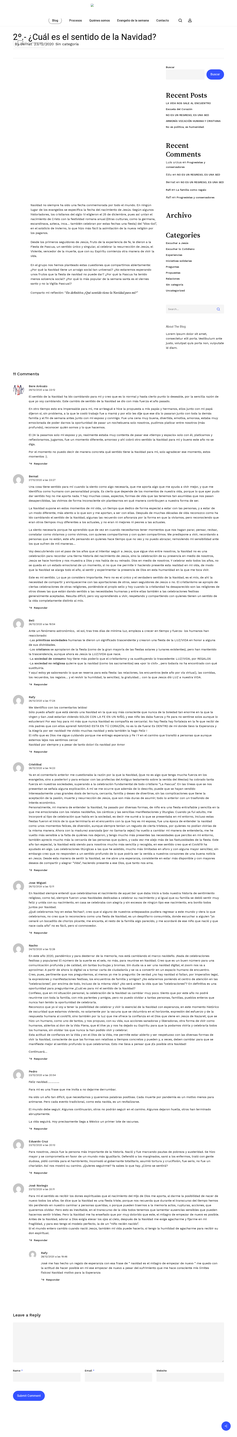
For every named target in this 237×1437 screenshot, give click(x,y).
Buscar (170, 67)
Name (18, 1370)
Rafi (168, 189)
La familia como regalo (191, 189)
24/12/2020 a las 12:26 (42, 949)
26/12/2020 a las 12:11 (41, 886)
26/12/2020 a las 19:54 (42, 624)
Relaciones (173, 278)
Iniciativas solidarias (179, 260)
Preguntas (172, 266)
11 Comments (33, 43)
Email (89, 1370)
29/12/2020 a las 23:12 (42, 389)
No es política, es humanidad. (185, 126)
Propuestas (173, 272)
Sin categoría (67, 44)
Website (161, 1370)
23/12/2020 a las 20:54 (42, 1075)
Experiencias (174, 254)
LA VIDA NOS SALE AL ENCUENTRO (188, 103)
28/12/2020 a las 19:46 (54, 1256)
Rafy (32, 697)
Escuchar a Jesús (177, 243)
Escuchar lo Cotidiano (180, 248)
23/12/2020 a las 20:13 (42, 1145)
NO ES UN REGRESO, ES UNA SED (187, 115)
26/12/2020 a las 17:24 (42, 700)
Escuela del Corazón (179, 109)
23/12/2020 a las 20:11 (42, 1189)
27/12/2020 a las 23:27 (42, 480)
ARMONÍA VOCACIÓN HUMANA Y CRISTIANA (193, 120)
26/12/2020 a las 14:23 (42, 768)
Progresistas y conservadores (195, 197)
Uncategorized (175, 290)
